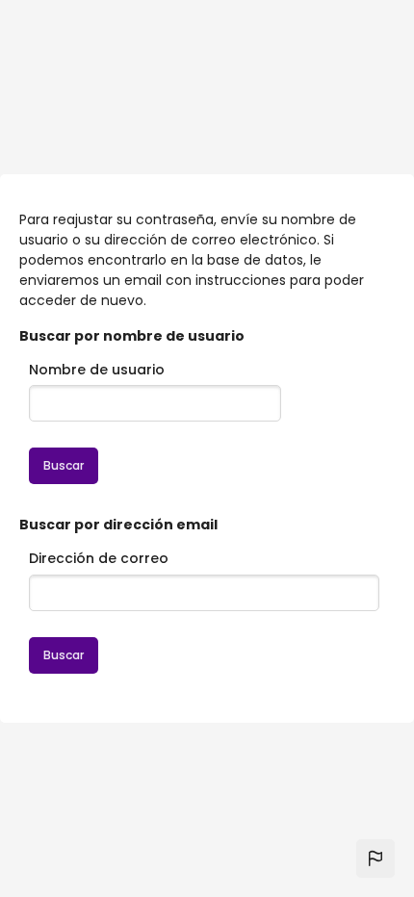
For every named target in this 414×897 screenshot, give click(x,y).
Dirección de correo (98, 558)
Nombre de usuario (97, 369)
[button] (375, 858)
